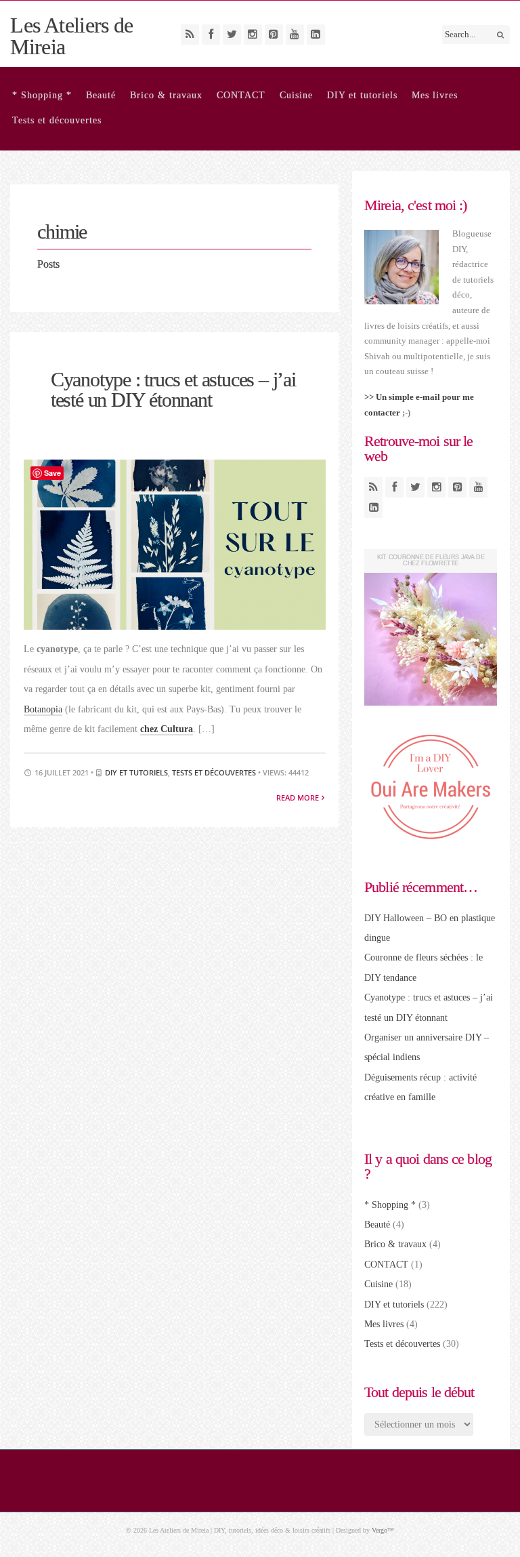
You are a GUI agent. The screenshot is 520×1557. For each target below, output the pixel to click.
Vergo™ (383, 1530)
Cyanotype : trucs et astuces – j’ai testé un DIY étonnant (173, 389)
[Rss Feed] (190, 34)
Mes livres (435, 95)
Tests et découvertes (57, 120)
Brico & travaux (166, 95)
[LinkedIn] (316, 34)
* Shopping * (42, 95)
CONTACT (241, 95)
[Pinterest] (274, 34)
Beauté (101, 95)
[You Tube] (295, 34)
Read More (298, 797)
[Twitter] (232, 34)
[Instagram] (253, 34)
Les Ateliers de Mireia (71, 36)
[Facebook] (211, 34)
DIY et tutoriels (362, 95)
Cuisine (296, 95)
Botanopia (43, 709)
